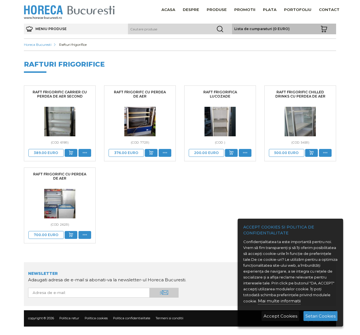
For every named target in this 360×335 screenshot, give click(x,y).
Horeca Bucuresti (37, 44)
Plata (269, 9)
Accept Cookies (280, 316)
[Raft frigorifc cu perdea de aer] (140, 121)
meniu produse (51, 29)
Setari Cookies (320, 316)
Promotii (244, 9)
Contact (329, 9)
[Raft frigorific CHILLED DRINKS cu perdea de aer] (300, 121)
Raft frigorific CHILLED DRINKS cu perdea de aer (300, 94)
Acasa (168, 9)
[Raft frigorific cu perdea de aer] (59, 203)
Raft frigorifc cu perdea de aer (140, 94)
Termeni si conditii (169, 318)
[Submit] (71, 153)
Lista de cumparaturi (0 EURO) (262, 29)
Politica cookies (96, 318)
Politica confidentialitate (131, 318)
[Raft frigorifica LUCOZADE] (220, 121)
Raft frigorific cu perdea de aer (59, 176)
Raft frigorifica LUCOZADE (220, 94)
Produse (217, 9)
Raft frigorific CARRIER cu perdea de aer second (60, 94)
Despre (191, 9)
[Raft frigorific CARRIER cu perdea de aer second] (59, 121)
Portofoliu (297, 9)
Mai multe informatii (279, 301)
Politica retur (69, 318)
